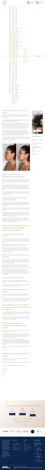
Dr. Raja (21, 130)
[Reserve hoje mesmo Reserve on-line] (37, 2)
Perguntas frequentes (27, 444)
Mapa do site (26, 450)
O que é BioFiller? (34, 154)
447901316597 (39, 457)
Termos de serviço (39, 467)
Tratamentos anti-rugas (16, 443)
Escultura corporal (16, 444)
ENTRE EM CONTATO (5, 349)
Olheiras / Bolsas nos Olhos (26, 53)
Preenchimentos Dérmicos (17, 445)
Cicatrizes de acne (25, 49)
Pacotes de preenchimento (17, 447)
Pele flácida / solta (26, 61)
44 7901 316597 (39, 454)
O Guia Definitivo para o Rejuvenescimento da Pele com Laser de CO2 (37, 147)
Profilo (17, 34)
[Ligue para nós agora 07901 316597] (28, 2)
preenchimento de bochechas (25, 124)
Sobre (24, 442)
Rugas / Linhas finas (25, 63)
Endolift (11, 92)
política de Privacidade (27, 449)
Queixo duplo (25, 54)
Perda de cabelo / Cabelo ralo (26, 57)
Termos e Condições (27, 448)
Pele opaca (25, 55)
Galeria (25, 443)
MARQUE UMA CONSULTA (6, 141)
